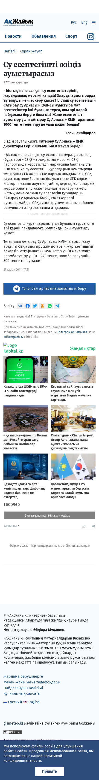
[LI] (13, 713)
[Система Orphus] (12, 732)
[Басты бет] (18, 22)
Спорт (71, 36)
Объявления (44, 36)
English (34, 702)
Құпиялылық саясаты (22, 693)
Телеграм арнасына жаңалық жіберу (54, 288)
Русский (15, 702)
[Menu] (94, 22)
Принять (49, 771)
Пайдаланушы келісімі (23, 688)
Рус (74, 22)
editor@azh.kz (13, 336)
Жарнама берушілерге (23, 676)
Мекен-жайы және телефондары (32, 682)
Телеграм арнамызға (72, 332)
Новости (13, 36)
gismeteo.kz (13, 723)
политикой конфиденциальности (32, 758)
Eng (84, 22)
